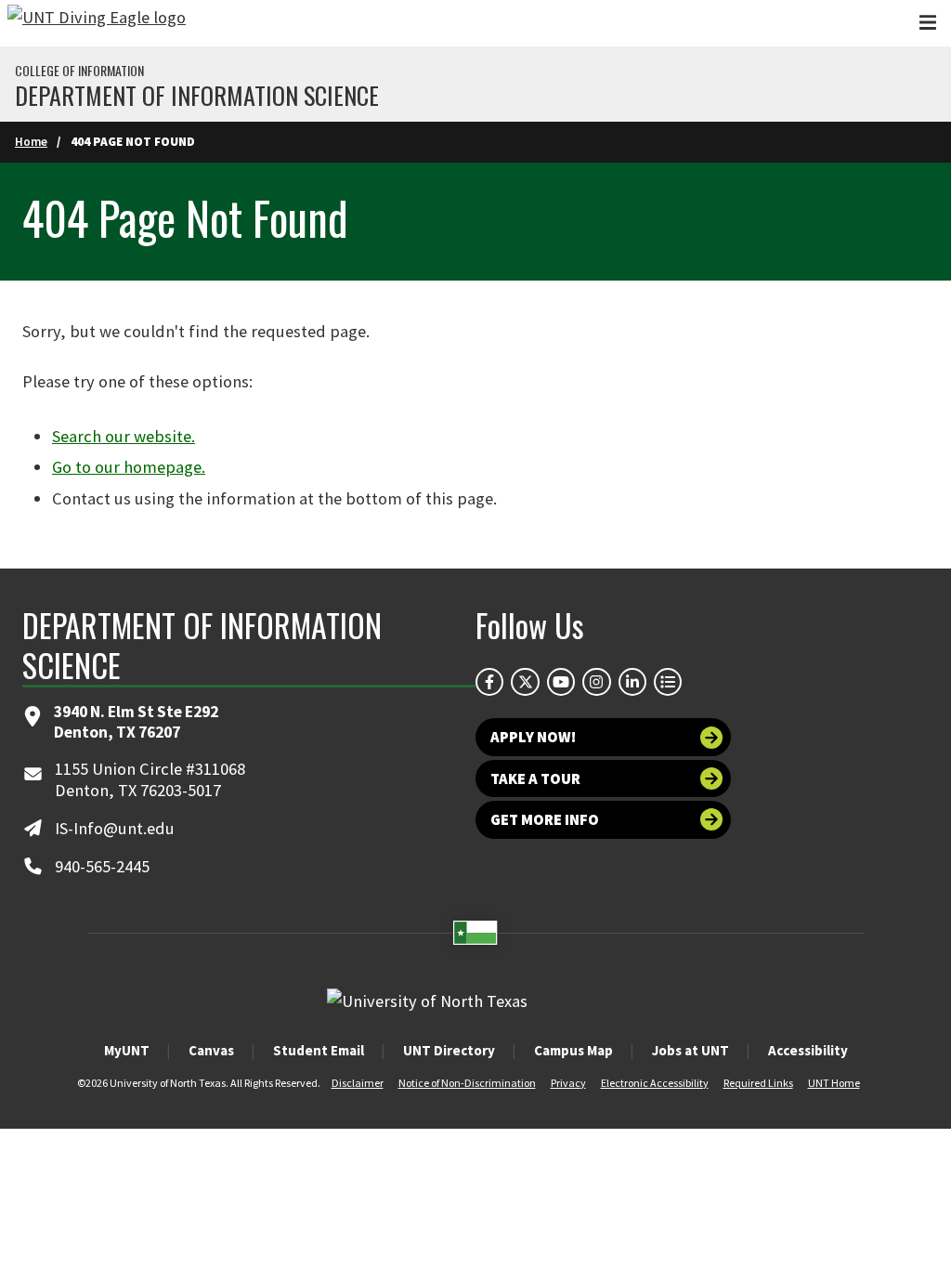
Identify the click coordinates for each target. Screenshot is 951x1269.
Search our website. (123, 436)
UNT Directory (449, 1050)
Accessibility (808, 1050)
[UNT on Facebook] (489, 682)
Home (31, 142)
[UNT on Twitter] (525, 682)
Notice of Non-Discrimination (467, 1083)
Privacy (568, 1083)
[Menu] (927, 23)
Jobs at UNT (690, 1050)
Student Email (318, 1050)
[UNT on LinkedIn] (632, 682)
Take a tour (535, 778)
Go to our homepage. (128, 467)
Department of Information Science (197, 96)
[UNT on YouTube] (561, 682)
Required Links (758, 1083)
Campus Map (573, 1050)
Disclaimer (358, 1083)
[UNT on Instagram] (596, 682)
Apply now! (533, 736)
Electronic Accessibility (655, 1083)
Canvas (211, 1050)
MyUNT (127, 1050)
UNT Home (834, 1083)
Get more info (544, 819)
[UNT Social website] (668, 682)
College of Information (79, 70)
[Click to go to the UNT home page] (96, 23)
